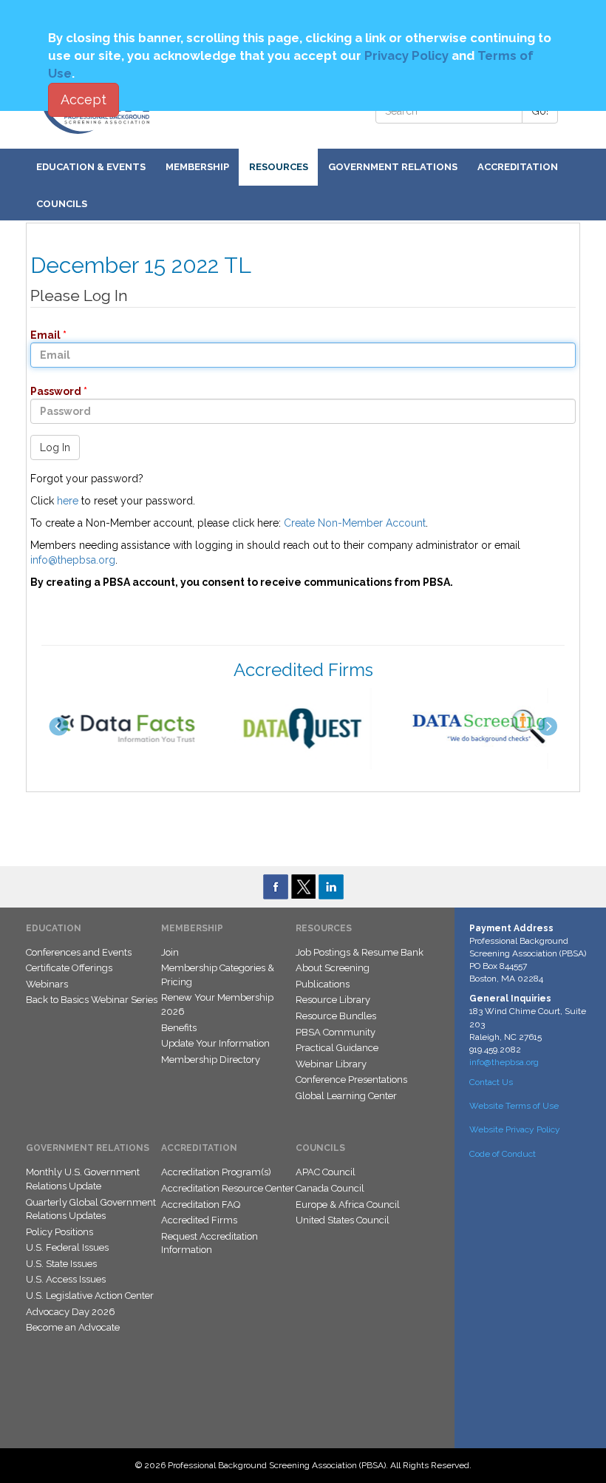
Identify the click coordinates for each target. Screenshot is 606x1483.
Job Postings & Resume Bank (359, 952)
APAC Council (325, 1172)
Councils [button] (61, 203)
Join (170, 952)
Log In (55, 447)
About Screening (333, 967)
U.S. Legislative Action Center (90, 1295)
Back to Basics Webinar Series (91, 999)
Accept (83, 99)
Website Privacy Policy (514, 1129)
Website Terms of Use (514, 1106)
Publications (323, 984)
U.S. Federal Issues (67, 1247)
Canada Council (330, 1188)
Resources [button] (278, 166)
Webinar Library (331, 1064)
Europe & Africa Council (348, 1204)
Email (41, 335)
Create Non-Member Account (355, 523)
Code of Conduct (502, 1154)
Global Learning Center (346, 1095)
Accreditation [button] (517, 166)
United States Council (342, 1220)
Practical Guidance (337, 1047)
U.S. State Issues (61, 1263)
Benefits (179, 1027)
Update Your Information (215, 1043)
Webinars (47, 984)
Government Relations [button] (392, 166)
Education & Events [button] (91, 166)
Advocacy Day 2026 (70, 1311)
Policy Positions (59, 1231)
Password (51, 391)
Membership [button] (197, 166)
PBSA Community (335, 1032)
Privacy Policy (406, 55)
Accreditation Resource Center (227, 1188)
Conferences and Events (79, 952)
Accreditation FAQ (200, 1204)
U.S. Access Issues (66, 1279)
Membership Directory (210, 1059)
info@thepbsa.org (72, 560)
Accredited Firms (199, 1220)
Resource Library (333, 999)
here (67, 501)
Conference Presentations (351, 1079)
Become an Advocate (73, 1327)
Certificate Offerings (69, 967)
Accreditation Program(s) (216, 1172)
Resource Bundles (336, 1015)
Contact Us (491, 1082)
